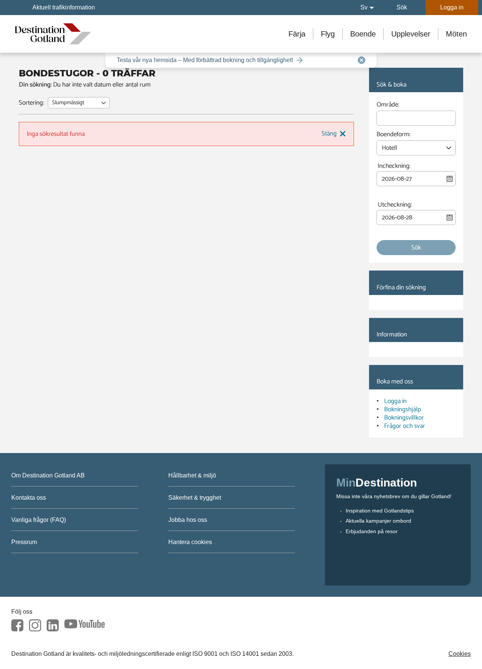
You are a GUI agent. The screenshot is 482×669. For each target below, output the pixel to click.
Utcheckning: (395, 205)
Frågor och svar (404, 426)
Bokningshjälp (402, 409)
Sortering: (31, 103)
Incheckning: (394, 166)
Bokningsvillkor (404, 417)
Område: (388, 106)
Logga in (395, 401)
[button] (367, 7)
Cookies (459, 654)
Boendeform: (393, 135)
